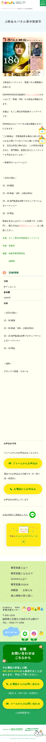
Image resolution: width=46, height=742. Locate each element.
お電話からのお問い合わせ (25, 684)
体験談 (14, 590)
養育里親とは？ (19, 568)
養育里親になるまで (22, 573)
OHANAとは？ (19, 579)
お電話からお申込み (25, 489)
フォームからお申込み (25, 463)
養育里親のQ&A (20, 584)
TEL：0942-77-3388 (13, 622)
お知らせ (28, 590)
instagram (34, 634)
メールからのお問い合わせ (25, 703)
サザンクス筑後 (32, 95)
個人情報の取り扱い (22, 595)
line (25, 634)
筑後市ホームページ (28, 226)
